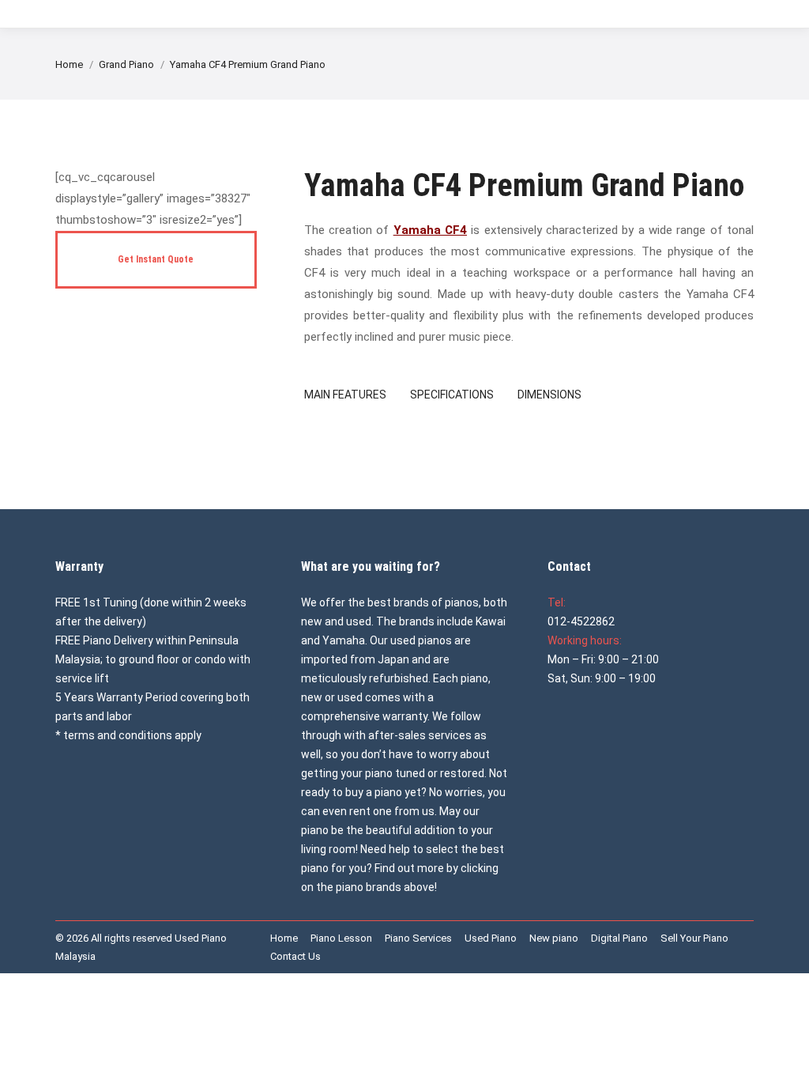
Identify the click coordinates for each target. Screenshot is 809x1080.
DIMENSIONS (549, 394)
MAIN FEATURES (345, 394)
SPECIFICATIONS (452, 394)
